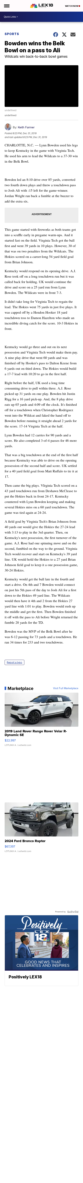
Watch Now (72, 6)
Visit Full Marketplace (65, 688)
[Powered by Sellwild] (72, 911)
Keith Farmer (26, 127)
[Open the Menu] (6, 6)
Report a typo (14, 662)
